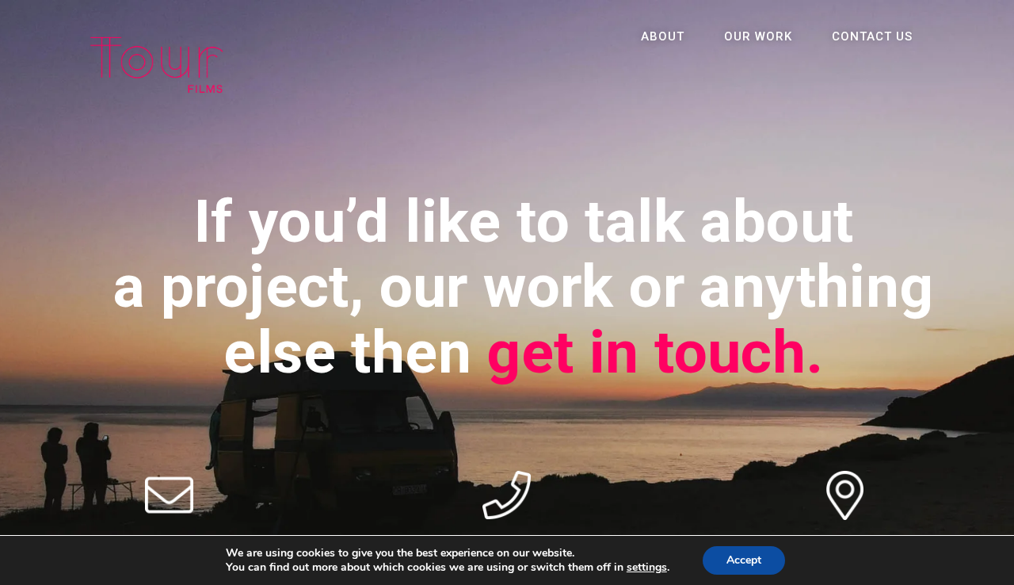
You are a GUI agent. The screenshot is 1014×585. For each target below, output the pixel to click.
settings (647, 567)
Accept (743, 560)
